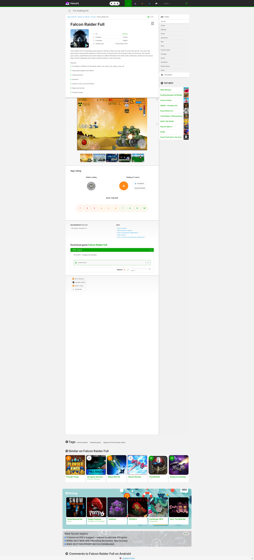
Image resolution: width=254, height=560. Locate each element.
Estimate (140, 183)
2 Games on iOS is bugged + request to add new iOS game (95, 537)
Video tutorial (121, 235)
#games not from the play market (114, 442)
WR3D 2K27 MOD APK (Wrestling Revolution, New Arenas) (96, 541)
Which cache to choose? (124, 230)
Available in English (129, 558)
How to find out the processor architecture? (131, 237)
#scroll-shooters (82, 442)
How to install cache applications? (127, 232)
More (187, 533)
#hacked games (95, 442)
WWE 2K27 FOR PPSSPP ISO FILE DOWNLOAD (89, 544)
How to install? (122, 228)
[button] (157, 99)
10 (144, 208)
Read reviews (140, 188)
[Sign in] (187, 3)
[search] (123, 10)
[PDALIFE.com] (71, 3)
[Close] (252, 558)
